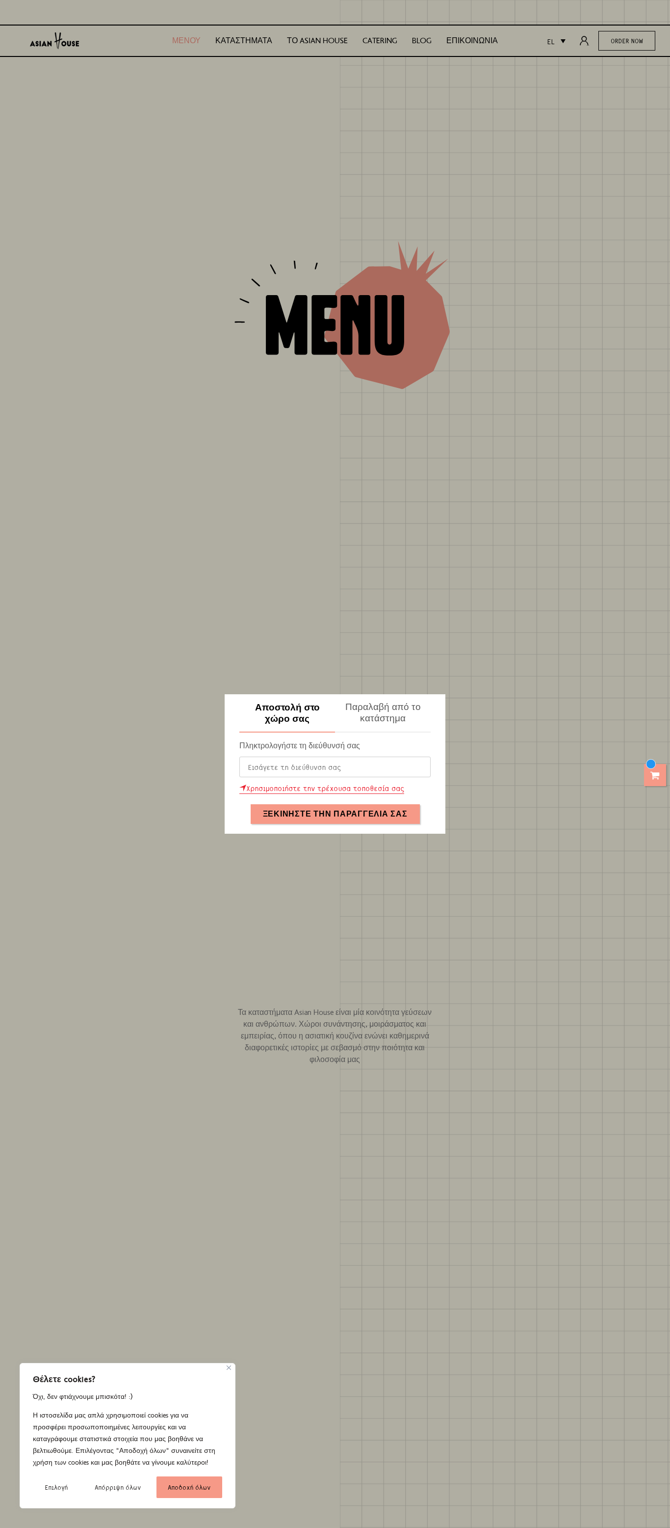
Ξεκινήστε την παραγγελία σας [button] (335, 814)
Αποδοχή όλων (189, 1487)
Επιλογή (56, 1487)
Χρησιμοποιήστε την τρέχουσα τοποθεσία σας (325, 788)
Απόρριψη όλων (118, 1487)
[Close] (229, 1367)
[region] (127, 1435)
